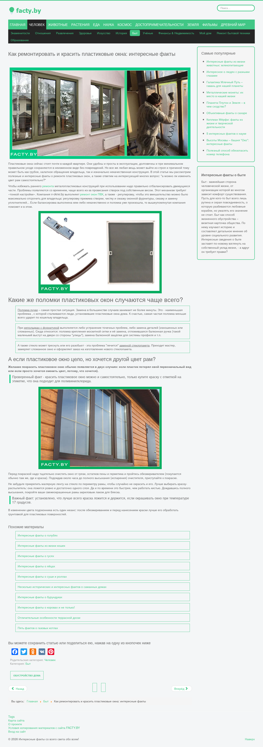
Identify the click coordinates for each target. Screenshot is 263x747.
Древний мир (233, 24)
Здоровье (85, 33)
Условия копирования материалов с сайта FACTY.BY (44, 728)
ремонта (48, 186)
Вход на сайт (17, 731)
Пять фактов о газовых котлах (38, 628)
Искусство (103, 33)
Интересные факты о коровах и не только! (46, 607)
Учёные (148, 33)
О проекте (15, 724)
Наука (108, 24)
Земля (193, 24)
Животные (58, 24)
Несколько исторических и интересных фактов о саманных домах (62, 586)
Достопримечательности (159, 24)
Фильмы (209, 24)
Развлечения (65, 33)
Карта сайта (16, 720)
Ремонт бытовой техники (233, 33)
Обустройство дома (26, 675)
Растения (80, 24)
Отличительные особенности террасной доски (49, 617)
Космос (125, 24)
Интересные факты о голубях (38, 535)
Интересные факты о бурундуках (40, 597)
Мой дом (205, 33)
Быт (134, 33)
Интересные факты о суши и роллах (42, 576)
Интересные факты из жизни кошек (41, 545)
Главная (17, 24)
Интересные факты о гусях (36, 556)
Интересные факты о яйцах (36, 566)
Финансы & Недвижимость (176, 33)
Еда (96, 24)
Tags (11, 716)
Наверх (250, 739)
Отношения (43, 33)
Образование (20, 40)
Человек (37, 24)
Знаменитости (20, 33)
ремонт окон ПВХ (91, 194)
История (121, 33)
